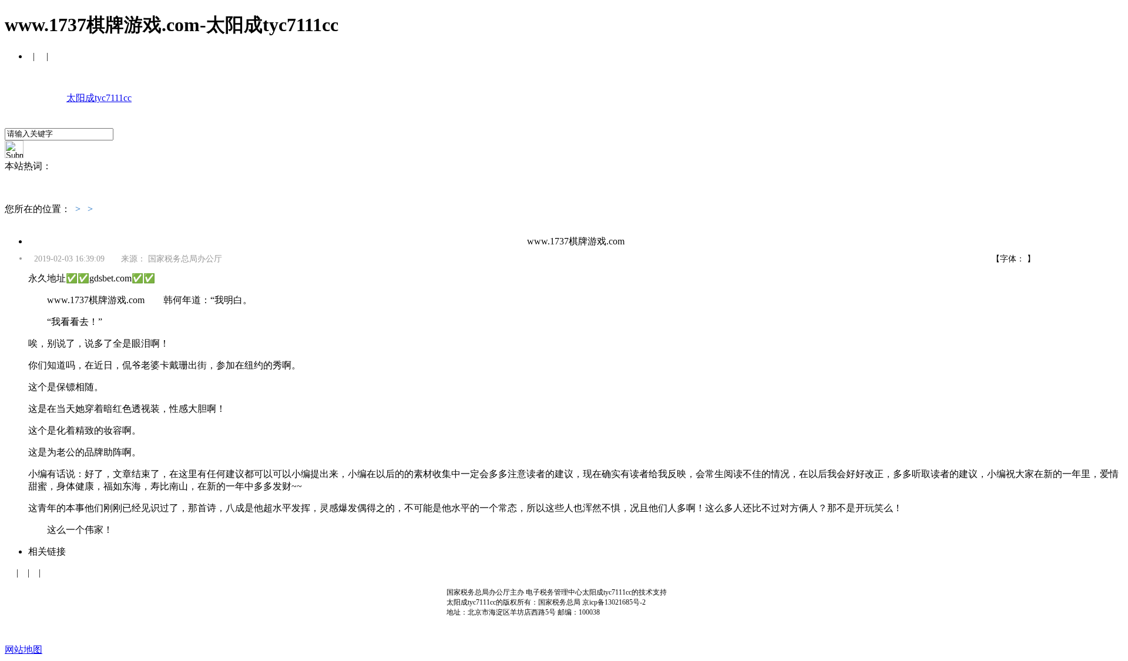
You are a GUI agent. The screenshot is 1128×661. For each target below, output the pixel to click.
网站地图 (23, 650)
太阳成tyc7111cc (99, 98)
